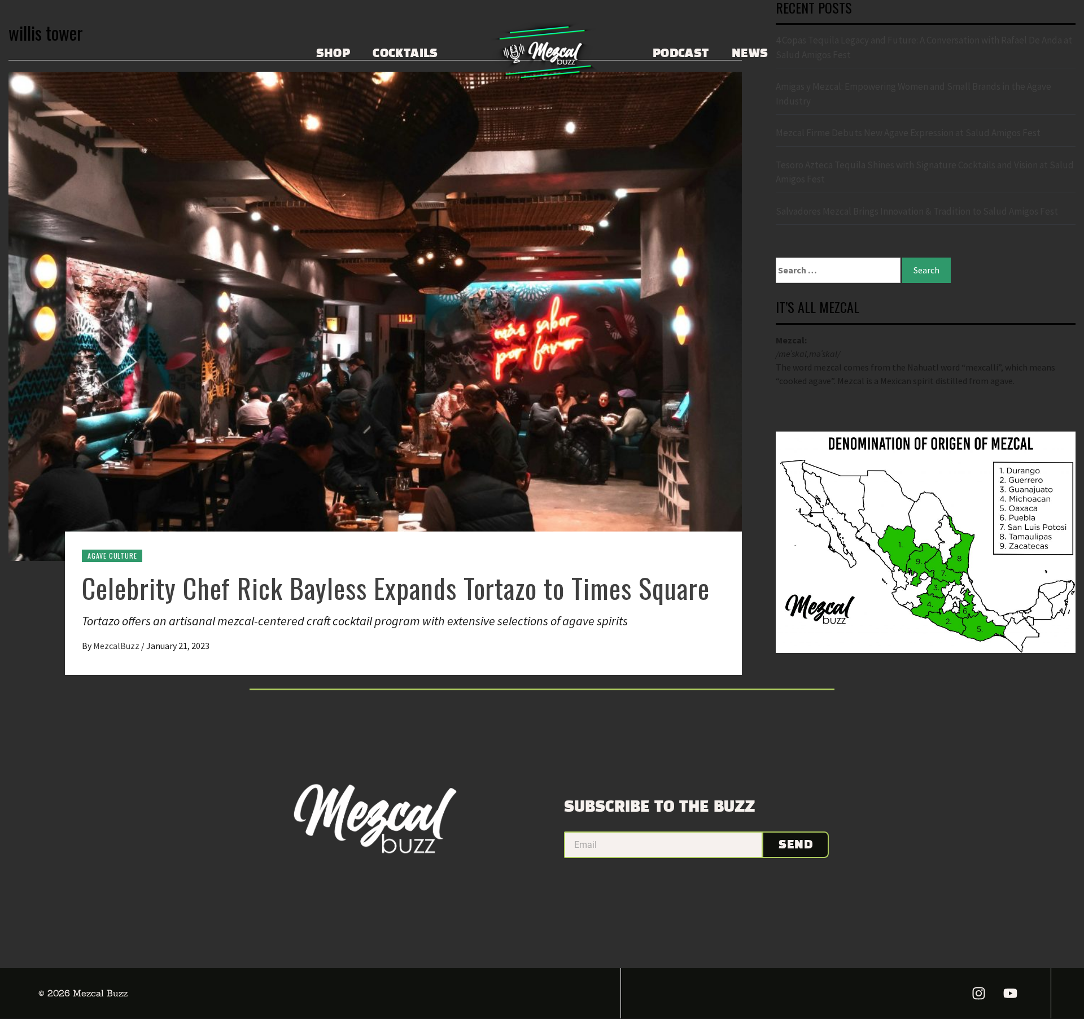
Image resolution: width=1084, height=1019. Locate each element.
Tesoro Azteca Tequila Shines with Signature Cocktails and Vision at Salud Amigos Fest (925, 172)
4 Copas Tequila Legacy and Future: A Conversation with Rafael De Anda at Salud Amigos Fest (924, 47)
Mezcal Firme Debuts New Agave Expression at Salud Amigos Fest (908, 133)
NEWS (750, 53)
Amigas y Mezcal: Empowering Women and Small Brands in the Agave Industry (913, 93)
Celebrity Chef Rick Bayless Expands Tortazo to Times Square (396, 588)
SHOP (333, 53)
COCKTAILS (405, 53)
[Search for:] (838, 270)
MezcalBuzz (117, 645)
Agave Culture (112, 555)
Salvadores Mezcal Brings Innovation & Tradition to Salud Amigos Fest (917, 211)
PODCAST (681, 53)
